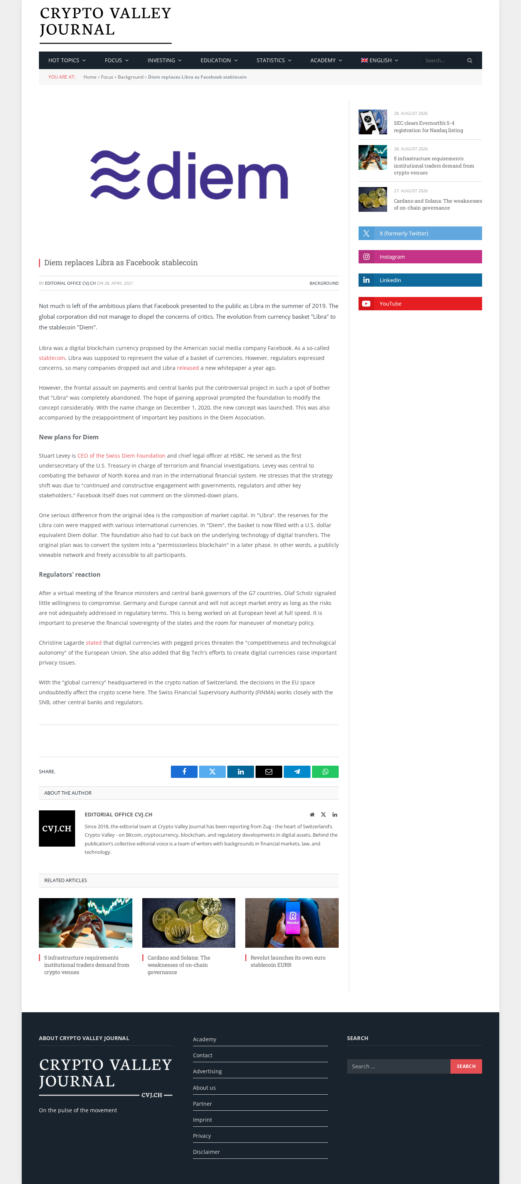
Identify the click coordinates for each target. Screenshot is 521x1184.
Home (90, 77)
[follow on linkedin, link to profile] (420, 280)
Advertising (207, 1071)
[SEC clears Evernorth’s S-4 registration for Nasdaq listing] (373, 122)
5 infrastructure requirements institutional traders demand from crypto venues (87, 965)
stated (94, 642)
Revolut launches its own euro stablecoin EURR (288, 961)
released (188, 367)
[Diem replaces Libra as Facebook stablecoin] (189, 175)
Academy (323, 60)
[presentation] (470, 60)
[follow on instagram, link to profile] (420, 256)
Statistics (271, 60)
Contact (202, 1055)
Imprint (202, 1119)
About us (204, 1087)
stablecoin (52, 357)
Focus (113, 60)
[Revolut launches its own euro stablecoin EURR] (292, 923)
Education (216, 60)
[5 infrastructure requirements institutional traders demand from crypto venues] (85, 923)
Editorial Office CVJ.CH (70, 283)
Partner (202, 1103)
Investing (161, 60)
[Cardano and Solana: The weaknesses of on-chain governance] (189, 923)
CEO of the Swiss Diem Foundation (121, 455)
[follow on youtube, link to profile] (420, 303)
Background (130, 77)
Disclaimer (206, 1151)
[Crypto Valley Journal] (105, 25)
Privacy (202, 1135)
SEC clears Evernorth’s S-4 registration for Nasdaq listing (428, 126)
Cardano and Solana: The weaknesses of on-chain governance (179, 965)
